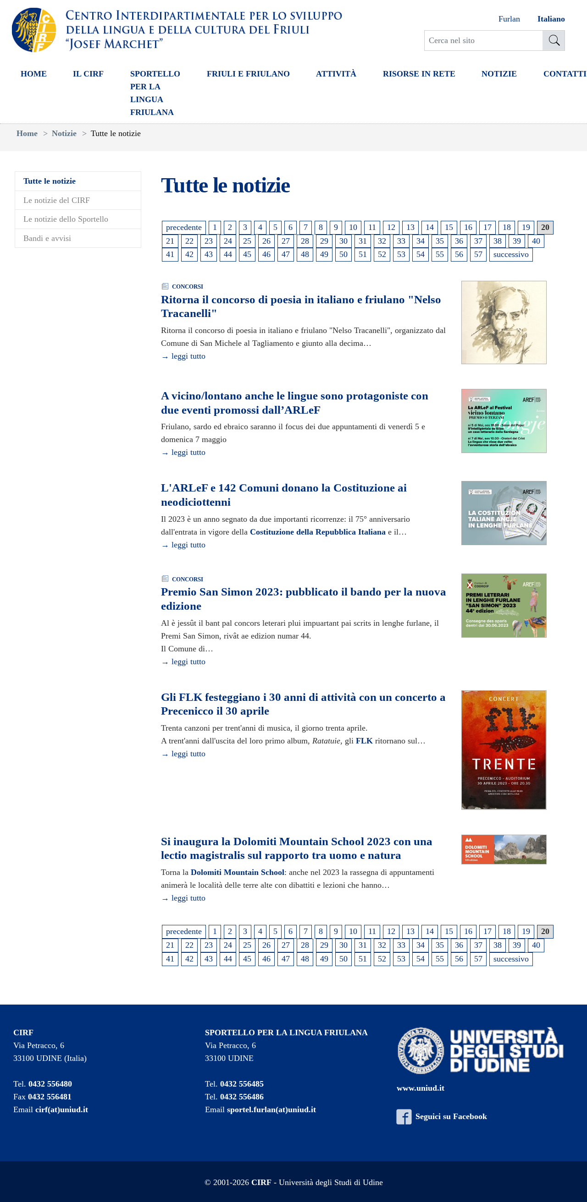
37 (478, 241)
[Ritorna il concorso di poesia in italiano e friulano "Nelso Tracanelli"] (504, 323)
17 (487, 227)
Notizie (499, 73)
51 (363, 254)
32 (382, 241)
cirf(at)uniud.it (61, 1109)
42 (189, 254)
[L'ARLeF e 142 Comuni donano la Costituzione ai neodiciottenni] (504, 513)
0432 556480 (50, 1083)
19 (526, 227)
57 (478, 254)
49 (324, 254)
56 (459, 254)
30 (343, 241)
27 (286, 241)
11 (372, 227)
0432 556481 (50, 1096)
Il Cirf (88, 73)
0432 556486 (242, 1096)
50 (343, 254)
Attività (336, 73)
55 (440, 254)
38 (497, 241)
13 (410, 227)
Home (34, 73)
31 (363, 241)
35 (440, 241)
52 (382, 254)
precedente (184, 227)
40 (536, 241)
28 (305, 241)
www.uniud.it (420, 1088)
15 (449, 227)
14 (430, 227)
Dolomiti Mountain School (237, 872)
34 (420, 241)
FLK (364, 740)
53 (401, 254)
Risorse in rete (419, 73)
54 (420, 254)
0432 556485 (242, 1083)
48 (305, 254)
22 (189, 241)
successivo (511, 254)
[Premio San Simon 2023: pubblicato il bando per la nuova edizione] (504, 606)
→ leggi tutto (183, 356)
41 (170, 254)
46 (266, 254)
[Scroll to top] (567, 1182)
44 (228, 254)
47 (286, 254)
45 (247, 254)
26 (266, 241)
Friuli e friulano (248, 73)
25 (247, 241)
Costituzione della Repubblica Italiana (318, 531)
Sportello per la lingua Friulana (155, 93)
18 (507, 227)
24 (228, 241)
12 (391, 227)
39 (517, 241)
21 (170, 241)
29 (324, 241)
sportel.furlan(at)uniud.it (271, 1109)
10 (353, 227)
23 (209, 241)
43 (209, 254)
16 (468, 227)
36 (459, 241)
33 (401, 241)
